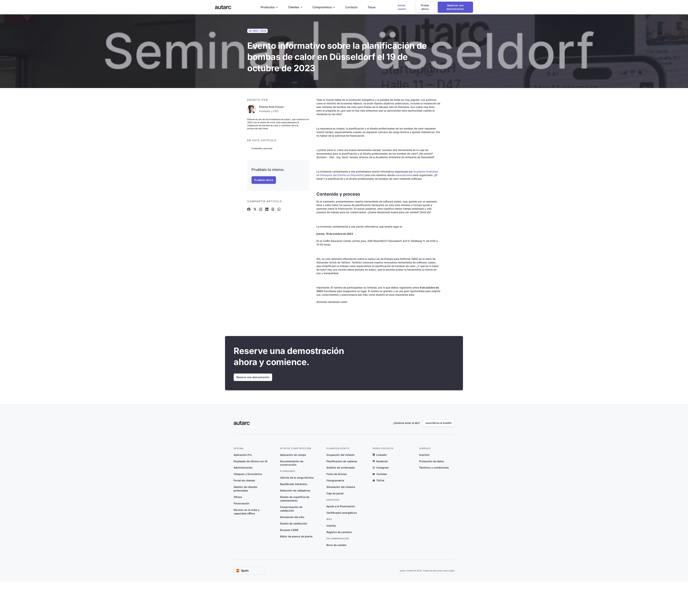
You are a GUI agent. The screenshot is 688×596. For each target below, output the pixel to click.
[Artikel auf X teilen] (254, 209)
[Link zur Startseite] (223, 7)
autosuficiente (403, 175)
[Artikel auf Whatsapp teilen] (279, 209)
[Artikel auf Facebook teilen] (248, 209)
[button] (269, 7)
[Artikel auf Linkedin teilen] (266, 209)
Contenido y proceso (261, 148)
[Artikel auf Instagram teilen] (260, 209)
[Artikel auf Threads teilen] (272, 209)
